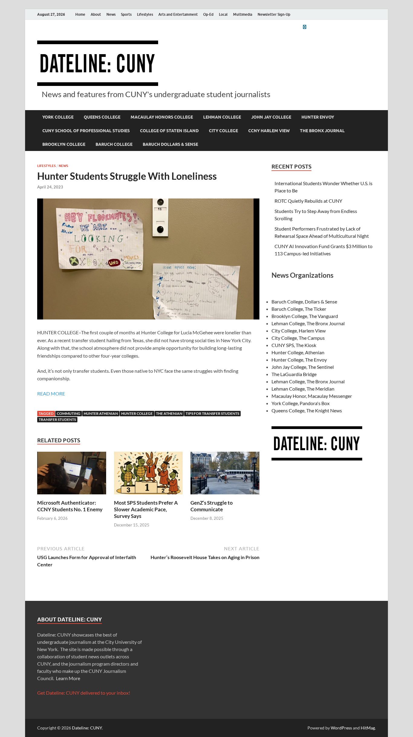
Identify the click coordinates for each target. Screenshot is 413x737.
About (96, 14)
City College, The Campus (298, 338)
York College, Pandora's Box (301, 403)
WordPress (341, 727)
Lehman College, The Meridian (303, 388)
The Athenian (169, 413)
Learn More (68, 678)
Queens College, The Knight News (307, 410)
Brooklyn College (63, 144)
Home (80, 14)
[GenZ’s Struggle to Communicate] (224, 475)
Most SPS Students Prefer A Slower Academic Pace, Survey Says (146, 509)
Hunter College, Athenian (298, 352)
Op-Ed (208, 14)
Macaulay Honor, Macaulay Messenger (312, 396)
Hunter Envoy (317, 117)
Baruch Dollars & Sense (170, 144)
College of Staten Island (169, 130)
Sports (126, 14)
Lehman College (222, 117)
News (110, 14)
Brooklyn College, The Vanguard (305, 316)
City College (223, 130)
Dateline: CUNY (87, 727)
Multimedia (242, 14)
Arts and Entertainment (178, 14)
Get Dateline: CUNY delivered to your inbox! (83, 693)
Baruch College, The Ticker (299, 309)
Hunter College (137, 413)
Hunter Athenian (101, 413)
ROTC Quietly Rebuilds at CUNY (308, 201)
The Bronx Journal (322, 130)
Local (223, 14)
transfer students (57, 419)
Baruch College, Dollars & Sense (304, 301)
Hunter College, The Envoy (299, 359)
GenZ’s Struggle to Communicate (211, 506)
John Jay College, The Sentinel (303, 367)
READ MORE (51, 393)
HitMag (368, 727)
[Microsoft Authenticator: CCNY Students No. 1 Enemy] (71, 475)
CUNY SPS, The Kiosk (294, 345)
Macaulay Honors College (162, 117)
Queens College (102, 117)
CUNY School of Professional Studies (86, 130)
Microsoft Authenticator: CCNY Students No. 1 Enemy (69, 506)
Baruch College (114, 144)
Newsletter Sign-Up (274, 14)
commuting (68, 413)
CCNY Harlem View (269, 130)
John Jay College (271, 117)
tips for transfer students (212, 413)
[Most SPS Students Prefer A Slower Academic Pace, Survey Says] (148, 475)
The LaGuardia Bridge (294, 374)
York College (57, 117)
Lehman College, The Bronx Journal (308, 323)
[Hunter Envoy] (304, 26)
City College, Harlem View (299, 330)
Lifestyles (145, 14)
